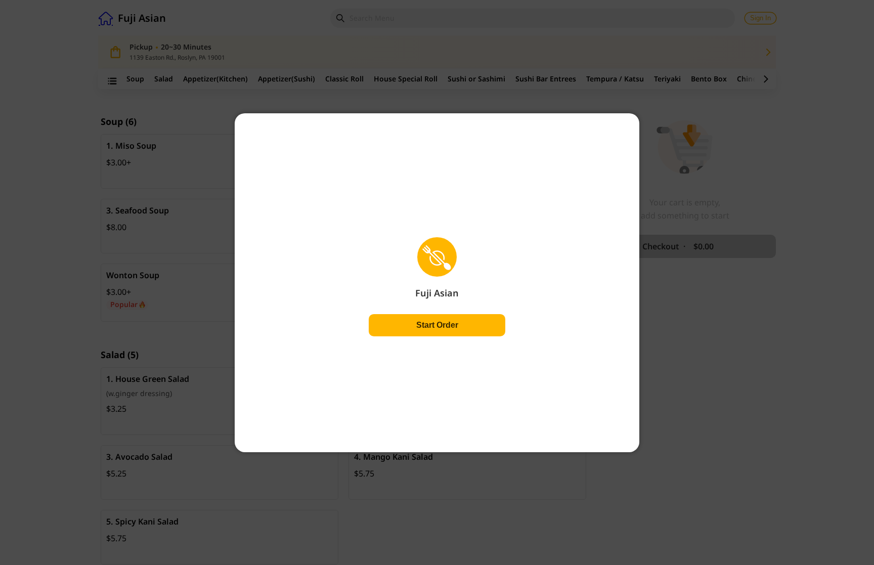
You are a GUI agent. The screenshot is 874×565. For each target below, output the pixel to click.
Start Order (437, 325)
